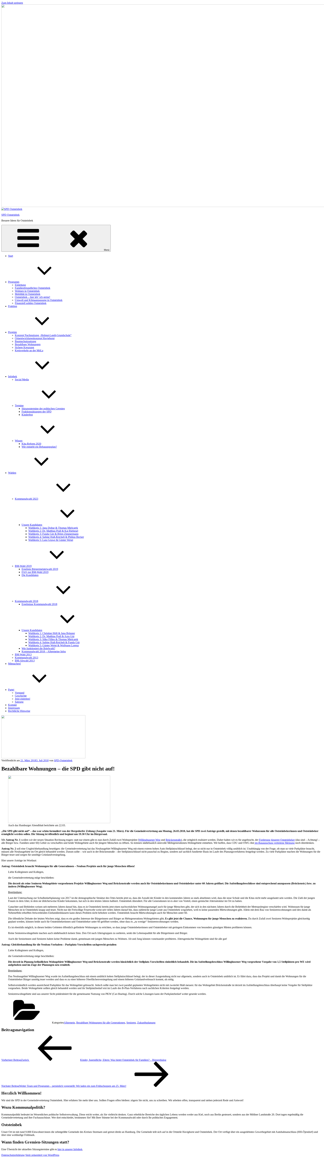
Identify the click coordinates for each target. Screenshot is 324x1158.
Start (10, 255)
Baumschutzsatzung (25, 341)
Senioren (131, 1022)
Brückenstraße (173, 839)
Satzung (19, 701)
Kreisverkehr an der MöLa (29, 350)
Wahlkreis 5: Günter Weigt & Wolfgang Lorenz (53, 645)
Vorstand (19, 692)
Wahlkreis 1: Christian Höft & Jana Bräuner (51, 633)
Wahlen (12, 472)
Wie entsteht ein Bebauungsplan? (39, 446)
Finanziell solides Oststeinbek (30, 303)
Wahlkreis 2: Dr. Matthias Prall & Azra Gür (51, 636)
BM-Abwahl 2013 (25, 660)
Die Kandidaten (30, 575)
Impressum (14, 707)
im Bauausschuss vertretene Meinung (274, 842)
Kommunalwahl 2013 (26, 657)
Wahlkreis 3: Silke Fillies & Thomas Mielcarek (53, 639)
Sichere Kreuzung (24, 347)
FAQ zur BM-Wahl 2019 (35, 572)
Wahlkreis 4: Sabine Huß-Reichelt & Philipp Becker (56, 537)
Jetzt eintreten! (22, 698)
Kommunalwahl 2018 (26, 601)
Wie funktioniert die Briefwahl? (38, 648)
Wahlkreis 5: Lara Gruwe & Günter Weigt (50, 540)
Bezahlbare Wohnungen (27, 344)
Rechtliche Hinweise (19, 710)
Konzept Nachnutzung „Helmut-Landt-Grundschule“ (43, 335)
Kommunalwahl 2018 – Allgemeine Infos (44, 651)
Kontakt (12, 704)
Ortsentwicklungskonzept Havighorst (35, 338)
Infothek (12, 376)
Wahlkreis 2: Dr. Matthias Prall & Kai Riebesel (53, 530)
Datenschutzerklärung (13, 1155)
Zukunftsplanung (146, 1022)
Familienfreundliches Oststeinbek (32, 288)
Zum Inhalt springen (12, 2)
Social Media (22, 379)
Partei (11, 689)
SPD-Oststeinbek (63, 760)
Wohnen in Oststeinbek (27, 291)
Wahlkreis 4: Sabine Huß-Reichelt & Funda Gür (54, 642)
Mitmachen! (14, 663)
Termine (19, 405)
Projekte (12, 332)
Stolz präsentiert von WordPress (42, 1155)
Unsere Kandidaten (32, 524)
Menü (106, 250)
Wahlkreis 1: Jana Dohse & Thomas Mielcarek (53, 527)
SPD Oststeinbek (10, 214)
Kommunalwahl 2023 (26, 498)
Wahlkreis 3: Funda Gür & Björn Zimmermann (53, 533)
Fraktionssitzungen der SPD (36, 411)
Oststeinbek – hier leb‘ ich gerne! (32, 297)
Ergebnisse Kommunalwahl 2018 (39, 604)
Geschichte (21, 695)
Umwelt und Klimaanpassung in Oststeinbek (38, 300)
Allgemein (69, 1022)
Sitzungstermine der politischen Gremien (43, 408)
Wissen (18, 440)
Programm (13, 281)
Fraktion (12, 306)
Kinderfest (27, 414)
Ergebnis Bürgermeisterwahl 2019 (40, 569)
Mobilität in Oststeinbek (27, 294)
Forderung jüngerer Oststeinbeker (277, 839)
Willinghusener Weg (149, 839)
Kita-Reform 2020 (31, 443)
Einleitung (20, 284)
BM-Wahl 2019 (23, 566)
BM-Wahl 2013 (23, 654)
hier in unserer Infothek (70, 1149)
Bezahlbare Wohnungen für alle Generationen (100, 1022)
